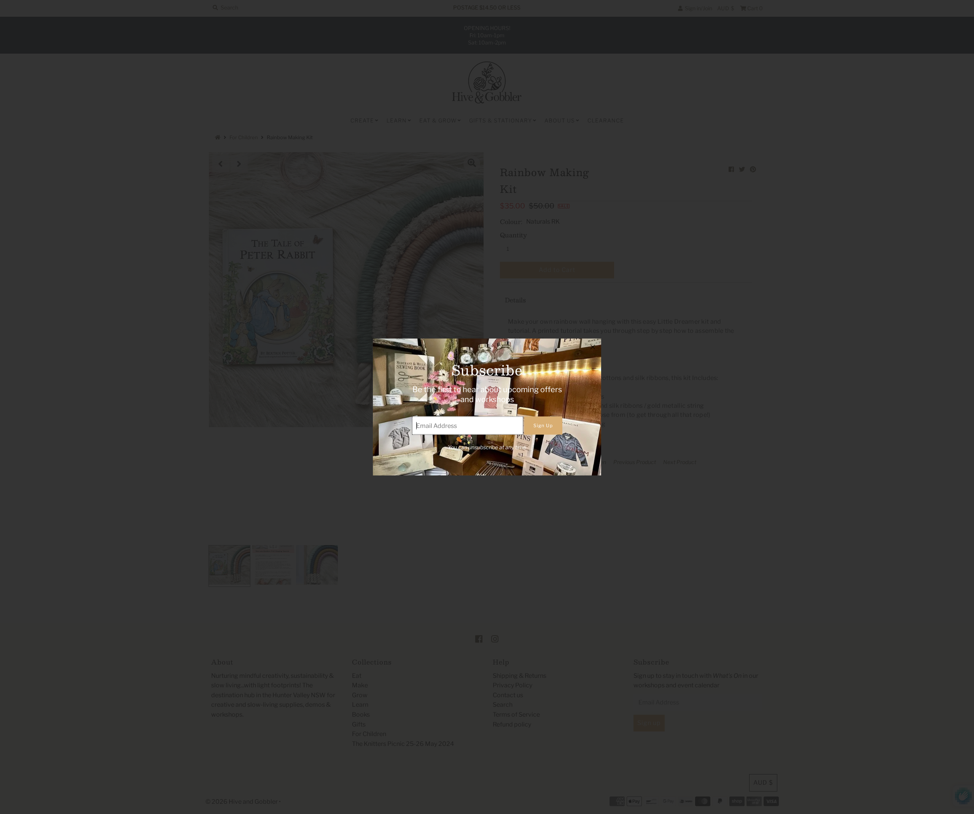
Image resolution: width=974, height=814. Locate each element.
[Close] (592, 347)
